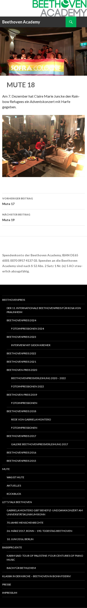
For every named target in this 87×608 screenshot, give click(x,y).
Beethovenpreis (13, 299)
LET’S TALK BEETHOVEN (17, 502)
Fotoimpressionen (24, 403)
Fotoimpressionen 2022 (27, 386)
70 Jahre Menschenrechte (25, 522)
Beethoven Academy (21, 21)
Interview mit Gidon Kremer (30, 345)
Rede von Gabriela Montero (31, 419)
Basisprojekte (12, 547)
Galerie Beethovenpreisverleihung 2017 (39, 444)
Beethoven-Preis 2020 (22, 370)
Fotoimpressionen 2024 (27, 328)
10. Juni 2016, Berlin (20, 539)
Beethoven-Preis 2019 (22, 394)
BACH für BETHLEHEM (21, 568)
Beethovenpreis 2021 (21, 361)
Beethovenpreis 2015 (21, 460)
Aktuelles (14, 485)
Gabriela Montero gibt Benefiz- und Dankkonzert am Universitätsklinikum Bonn (45, 512)
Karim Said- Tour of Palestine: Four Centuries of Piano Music (45, 557)
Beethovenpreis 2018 (21, 411)
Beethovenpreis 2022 (21, 353)
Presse (6, 584)
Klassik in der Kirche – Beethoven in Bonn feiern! (36, 576)
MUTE (6, 469)
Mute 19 (16, 217)
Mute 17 (17, 201)
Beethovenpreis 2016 (21, 452)
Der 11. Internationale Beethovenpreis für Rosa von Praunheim (44, 310)
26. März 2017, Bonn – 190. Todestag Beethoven (39, 531)
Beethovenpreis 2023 (21, 336)
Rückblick (14, 493)
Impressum (9, 592)
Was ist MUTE (15, 477)
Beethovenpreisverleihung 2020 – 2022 (38, 378)
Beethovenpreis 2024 (21, 320)
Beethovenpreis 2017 (21, 436)
